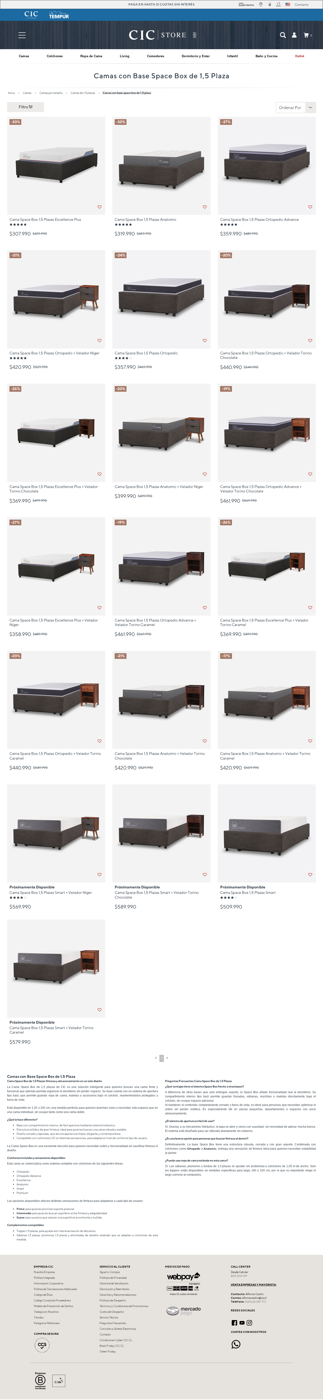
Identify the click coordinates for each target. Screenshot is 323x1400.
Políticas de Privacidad (113, 1277)
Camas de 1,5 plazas (83, 93)
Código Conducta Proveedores (52, 1300)
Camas (27, 93)
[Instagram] (249, 1322)
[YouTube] (242, 1322)
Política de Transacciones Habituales (55, 1289)
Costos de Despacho (112, 1311)
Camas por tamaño (51, 93)
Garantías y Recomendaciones (118, 1294)
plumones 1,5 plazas (54, 1235)
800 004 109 (239, 1276)
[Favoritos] (99, 207)
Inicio (11, 93)
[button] (294, 35)
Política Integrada (44, 1277)
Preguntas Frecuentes (113, 1323)
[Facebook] (234, 1322)
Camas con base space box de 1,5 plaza (127, 93)
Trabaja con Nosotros (46, 1311)
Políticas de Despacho (113, 1300)
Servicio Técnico (109, 1317)
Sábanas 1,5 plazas (28, 1235)
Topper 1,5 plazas (27, 1231)
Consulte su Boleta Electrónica (118, 1328)
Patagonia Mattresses (47, 1323)
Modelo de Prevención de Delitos (53, 1306)
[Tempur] (59, 15)
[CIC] (31, 15)
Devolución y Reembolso (114, 1289)
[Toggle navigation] (22, 35)
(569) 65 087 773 (255, 1301)
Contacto (105, 1334)
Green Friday (108, 1351)
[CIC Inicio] (157, 35)
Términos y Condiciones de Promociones (124, 1306)
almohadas (77, 1235)
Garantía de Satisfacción (114, 1283)
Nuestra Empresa (44, 1272)
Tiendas (39, 1317)
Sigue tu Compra (110, 1272)
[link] (299, 56)
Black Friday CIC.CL (112, 1346)
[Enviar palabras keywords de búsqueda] (283, 35)
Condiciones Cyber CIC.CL (116, 1340)
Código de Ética (43, 1294)
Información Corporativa (48, 1283)
